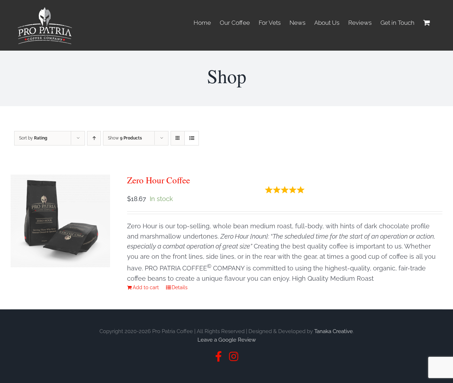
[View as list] (192, 138)
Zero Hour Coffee (158, 180)
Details (180, 287)
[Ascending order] (94, 138)
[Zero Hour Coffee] (60, 221)
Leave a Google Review (226, 340)
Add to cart (146, 287)
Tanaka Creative (333, 331)
